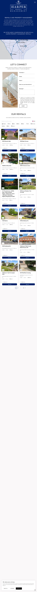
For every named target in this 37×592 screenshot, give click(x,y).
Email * (20, 80)
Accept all (19, 588)
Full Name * (21, 72)
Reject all (5, 588)
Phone (20, 76)
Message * (21, 88)
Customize (12, 588)
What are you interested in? (25, 84)
